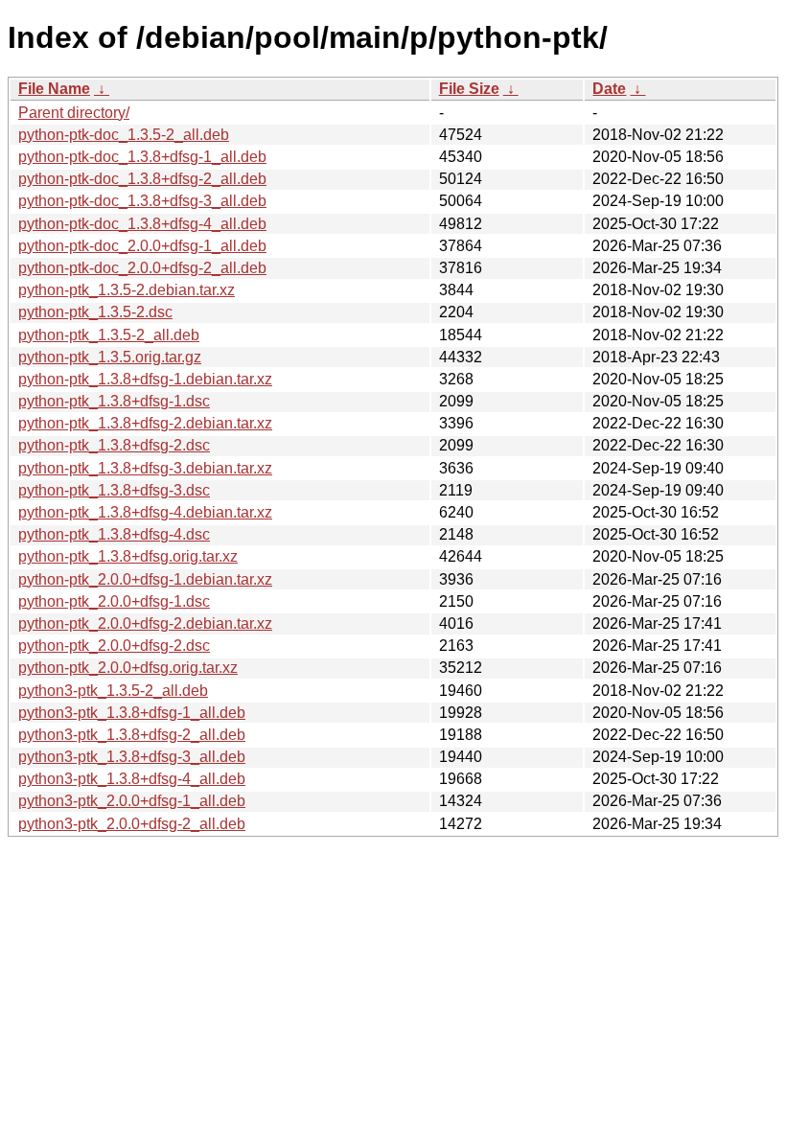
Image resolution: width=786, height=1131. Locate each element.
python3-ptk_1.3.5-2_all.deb (113, 690)
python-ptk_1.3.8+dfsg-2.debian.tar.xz (145, 423)
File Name (54, 89)
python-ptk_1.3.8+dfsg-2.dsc (114, 445)
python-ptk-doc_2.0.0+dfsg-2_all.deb (142, 268)
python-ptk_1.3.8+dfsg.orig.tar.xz (128, 556)
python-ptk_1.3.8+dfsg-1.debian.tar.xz (145, 379)
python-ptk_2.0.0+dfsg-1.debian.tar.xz (145, 579)
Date (609, 89)
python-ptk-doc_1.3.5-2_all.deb (123, 135)
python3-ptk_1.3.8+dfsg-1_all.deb (131, 712)
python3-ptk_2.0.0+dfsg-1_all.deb (131, 801)
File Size (469, 89)
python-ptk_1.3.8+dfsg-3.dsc (114, 490)
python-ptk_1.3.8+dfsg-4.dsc (114, 534)
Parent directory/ (73, 112)
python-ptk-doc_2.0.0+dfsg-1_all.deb (142, 246)
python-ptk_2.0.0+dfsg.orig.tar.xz (128, 667)
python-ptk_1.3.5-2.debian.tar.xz (126, 290)
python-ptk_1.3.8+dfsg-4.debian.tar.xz (145, 512)
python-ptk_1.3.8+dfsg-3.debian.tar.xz (145, 468)
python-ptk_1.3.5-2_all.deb (108, 335)
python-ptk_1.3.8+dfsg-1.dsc (114, 401)
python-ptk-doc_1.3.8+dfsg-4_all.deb (142, 224)
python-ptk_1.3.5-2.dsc (95, 312)
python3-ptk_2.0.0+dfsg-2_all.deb (131, 824)
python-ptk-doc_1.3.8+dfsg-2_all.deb (142, 179)
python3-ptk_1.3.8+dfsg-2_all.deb (131, 735)
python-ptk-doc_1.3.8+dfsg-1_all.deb (142, 157)
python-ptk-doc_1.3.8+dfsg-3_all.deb (142, 201)
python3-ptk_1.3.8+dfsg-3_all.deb (131, 757)
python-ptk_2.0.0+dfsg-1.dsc (114, 601)
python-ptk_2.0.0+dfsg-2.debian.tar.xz (145, 623)
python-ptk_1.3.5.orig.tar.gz (109, 357)
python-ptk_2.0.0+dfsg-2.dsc (114, 645)
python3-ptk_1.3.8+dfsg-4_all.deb (131, 779)
